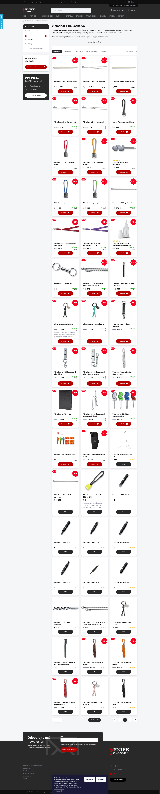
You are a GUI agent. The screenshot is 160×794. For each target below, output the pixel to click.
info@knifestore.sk (35, 86)
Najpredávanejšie (91, 51)
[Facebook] (111, 773)
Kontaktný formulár (36, 95)
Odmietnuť (89, 779)
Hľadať (89, 10)
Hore (58, 720)
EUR (132, 2)
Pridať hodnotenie (31, 67)
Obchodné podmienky (61, 2)
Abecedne (104, 51)
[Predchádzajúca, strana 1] (120, 720)
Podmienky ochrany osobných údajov (32, 2)
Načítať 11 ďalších (94, 720)
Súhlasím (101, 779)
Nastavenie (59, 791)
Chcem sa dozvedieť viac (94, 42)
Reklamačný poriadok (75, 2)
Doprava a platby (48, 2)
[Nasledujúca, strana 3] (130, 720)
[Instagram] (114, 773)
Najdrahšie (79, 51)
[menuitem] (25, 16)
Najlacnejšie (68, 51)
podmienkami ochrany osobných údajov (85, 744)
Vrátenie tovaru (87, 2)
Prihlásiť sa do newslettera (69, 749)
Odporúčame (57, 51)
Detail (123, 464)
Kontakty (25, 778)
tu (80, 787)
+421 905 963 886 (35, 90)
